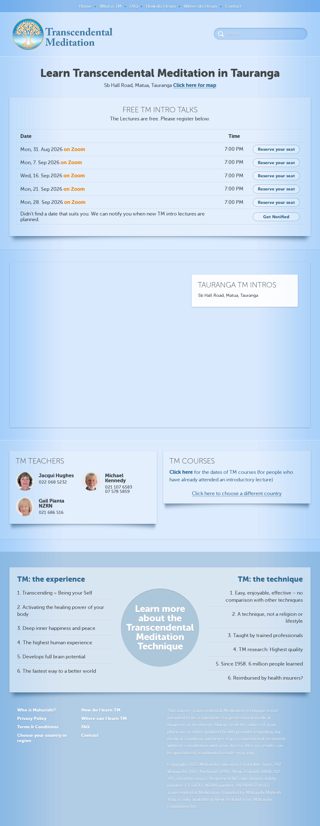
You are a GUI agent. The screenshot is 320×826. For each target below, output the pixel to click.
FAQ (134, 6)
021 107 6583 (118, 487)
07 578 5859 (117, 491)
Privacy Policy (31, 718)
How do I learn (161, 6)
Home (85, 6)
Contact (233, 6)
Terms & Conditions (37, 726)
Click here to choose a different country (237, 493)
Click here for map (194, 85)
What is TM (111, 6)
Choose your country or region (42, 738)
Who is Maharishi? (36, 709)
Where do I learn (200, 6)
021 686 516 (51, 512)
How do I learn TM (100, 709)
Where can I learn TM (104, 718)
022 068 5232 (53, 482)
